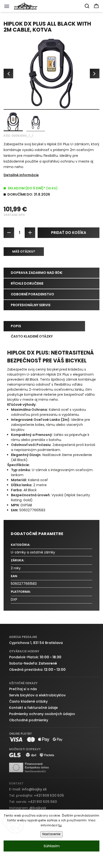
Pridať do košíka (68, 232)
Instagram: (27, 808)
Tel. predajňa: (36, 795)
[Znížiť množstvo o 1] (9, 232)
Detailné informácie (21, 175)
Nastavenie (51, 834)
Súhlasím (52, 845)
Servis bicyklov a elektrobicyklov (37, 695)
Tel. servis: (33, 801)
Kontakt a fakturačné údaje (33, 707)
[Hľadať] (87, 6)
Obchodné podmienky (28, 720)
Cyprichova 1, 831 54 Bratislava (36, 642)
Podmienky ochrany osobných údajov (42, 713)
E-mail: (28, 789)
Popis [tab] (16, 326)
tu (60, 825)
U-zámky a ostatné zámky (33, 552)
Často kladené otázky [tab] (32, 336)
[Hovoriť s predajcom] (24, 251)
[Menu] (8, 7)
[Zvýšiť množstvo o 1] (30, 232)
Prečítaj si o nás (23, 689)
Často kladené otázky (28, 701)
